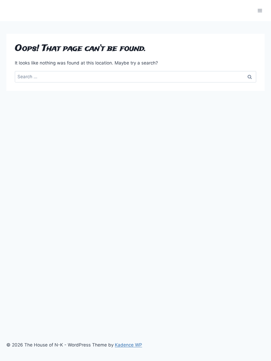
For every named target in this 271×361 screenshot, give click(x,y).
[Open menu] (260, 10)
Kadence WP (128, 345)
